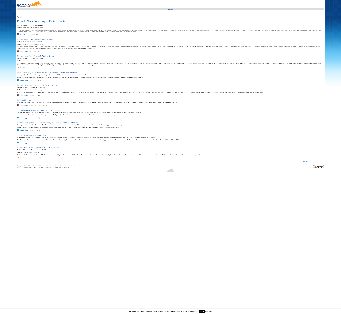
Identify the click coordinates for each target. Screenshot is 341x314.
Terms (60, 167)
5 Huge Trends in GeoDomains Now (31, 135)
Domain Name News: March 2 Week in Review (35, 56)
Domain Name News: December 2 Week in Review (37, 85)
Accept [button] (202, 311)
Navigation (170, 9)
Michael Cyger (24, 80)
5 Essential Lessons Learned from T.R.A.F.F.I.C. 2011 (38, 110)
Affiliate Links (32, 167)
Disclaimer (40, 167)
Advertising (25, 167)
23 (38, 118)
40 (38, 80)
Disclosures (48, 167)
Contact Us (66, 167)
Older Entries (305, 161)
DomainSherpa (24, 34)
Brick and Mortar (24, 100)
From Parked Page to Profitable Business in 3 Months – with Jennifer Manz (47, 72)
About (18, 167)
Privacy (55, 167)
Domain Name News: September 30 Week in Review (38, 147)
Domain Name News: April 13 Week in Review (44, 21)
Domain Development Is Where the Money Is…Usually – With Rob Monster (47, 122)
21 (37, 130)
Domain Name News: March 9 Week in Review (35, 39)
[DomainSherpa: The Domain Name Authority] (29, 7)
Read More (208, 311)
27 (37, 143)
